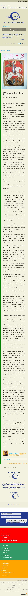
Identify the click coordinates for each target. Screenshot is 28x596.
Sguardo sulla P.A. (8, 572)
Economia (5, 563)
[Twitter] (15, 467)
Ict (3, 530)
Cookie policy (11, 587)
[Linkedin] (13, 467)
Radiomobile (6, 533)
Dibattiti (5, 570)
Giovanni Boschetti (14, 453)
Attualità (5, 575)
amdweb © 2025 (24, 580)
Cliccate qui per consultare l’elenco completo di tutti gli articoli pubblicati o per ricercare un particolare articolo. (13, 484)
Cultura (8, 50)
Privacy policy (17, 587)
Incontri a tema (7, 557)
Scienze (5, 537)
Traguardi (5, 555)
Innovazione (6, 535)
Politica (5, 565)
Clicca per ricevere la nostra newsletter (16, 520)
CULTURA (2, 50)
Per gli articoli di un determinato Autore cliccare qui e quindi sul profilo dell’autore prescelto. (13, 488)
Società (5, 568)
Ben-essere (6, 550)
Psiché (4, 552)
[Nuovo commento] (7, 459)
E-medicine (5, 548)
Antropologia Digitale (9, 540)
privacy (23, 522)
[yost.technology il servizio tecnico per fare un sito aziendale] (24, 595)
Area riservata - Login (6, 5)
